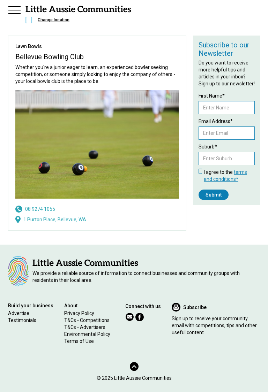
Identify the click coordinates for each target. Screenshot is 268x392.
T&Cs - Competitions (87, 320)
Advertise (18, 313)
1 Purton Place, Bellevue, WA (54, 219)
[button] (14, 9)
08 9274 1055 (40, 209)
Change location (53, 19)
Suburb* (208, 146)
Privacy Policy (79, 313)
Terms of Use (79, 341)
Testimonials (22, 320)
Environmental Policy (87, 334)
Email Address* (216, 121)
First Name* (212, 96)
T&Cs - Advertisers (84, 327)
